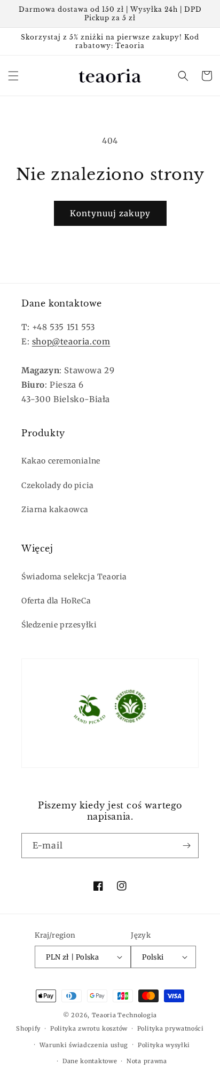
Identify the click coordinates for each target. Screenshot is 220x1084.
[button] (13, 76)
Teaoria (104, 1015)
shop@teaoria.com (71, 341)
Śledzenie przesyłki (59, 625)
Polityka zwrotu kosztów (89, 1028)
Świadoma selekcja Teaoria (74, 577)
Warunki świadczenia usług (84, 1045)
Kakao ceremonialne (60, 461)
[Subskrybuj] (186, 845)
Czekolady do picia (57, 485)
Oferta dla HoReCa (56, 601)
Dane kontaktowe (89, 1061)
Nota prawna (147, 1061)
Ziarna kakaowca (55, 509)
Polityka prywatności (170, 1028)
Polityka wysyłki (164, 1045)
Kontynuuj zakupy (110, 213)
